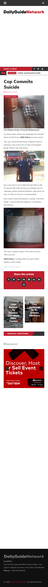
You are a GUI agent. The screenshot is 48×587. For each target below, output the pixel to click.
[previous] (7, 368)
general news (14, 267)
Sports (12, 73)
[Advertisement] (24, 41)
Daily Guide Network (18, 582)
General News (11, 97)
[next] (41, 368)
